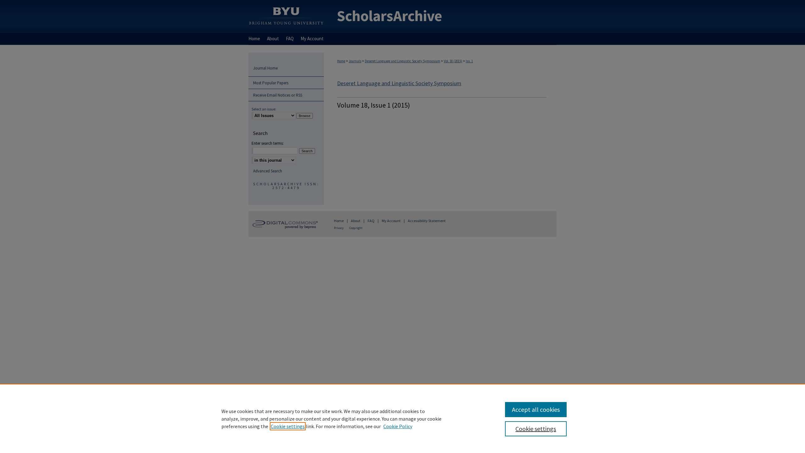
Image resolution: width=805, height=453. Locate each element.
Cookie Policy (397, 426)
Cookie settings (288, 426)
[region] (402, 418)
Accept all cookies (536, 409)
